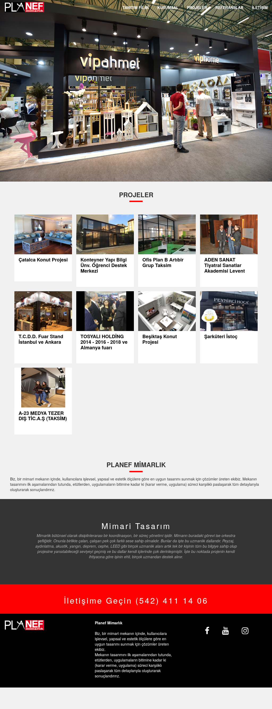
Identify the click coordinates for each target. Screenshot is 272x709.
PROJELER (197, 7)
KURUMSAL (167, 7)
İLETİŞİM (260, 7)
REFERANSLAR (229, 7)
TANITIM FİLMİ (135, 7)
